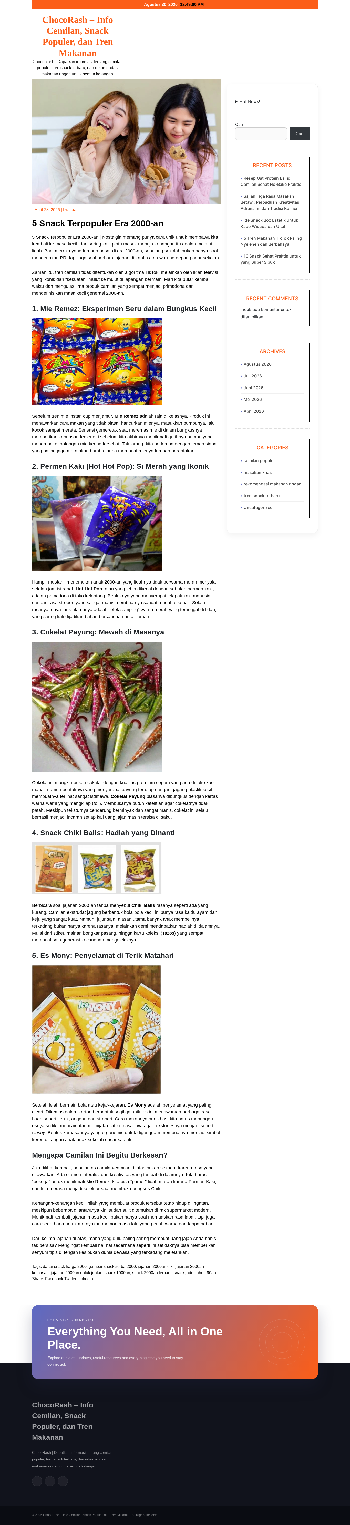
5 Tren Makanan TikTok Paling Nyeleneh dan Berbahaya (271, 241)
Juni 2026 (253, 387)
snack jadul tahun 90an (195, 1273)
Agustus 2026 (258, 364)
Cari (239, 124)
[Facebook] (37, 1481)
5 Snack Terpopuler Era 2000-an (65, 237)
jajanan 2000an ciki (155, 1266)
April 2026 (254, 411)
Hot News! (250, 101)
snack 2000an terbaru (152, 1273)
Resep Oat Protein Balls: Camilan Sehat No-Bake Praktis (271, 181)
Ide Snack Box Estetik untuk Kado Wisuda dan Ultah (269, 223)
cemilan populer (259, 460)
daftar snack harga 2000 (65, 1266)
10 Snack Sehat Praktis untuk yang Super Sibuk (271, 259)
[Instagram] (63, 1481)
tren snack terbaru (262, 495)
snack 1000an (117, 1273)
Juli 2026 (253, 375)
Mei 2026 (253, 399)
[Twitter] (50, 1481)
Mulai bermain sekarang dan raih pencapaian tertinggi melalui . (272, 102)
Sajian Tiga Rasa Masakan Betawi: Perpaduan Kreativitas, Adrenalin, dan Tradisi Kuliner (271, 202)
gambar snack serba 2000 (112, 1266)
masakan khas (258, 472)
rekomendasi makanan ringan (273, 483)
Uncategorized (258, 507)
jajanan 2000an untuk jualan (76, 1273)
